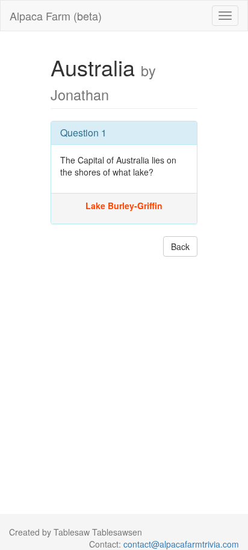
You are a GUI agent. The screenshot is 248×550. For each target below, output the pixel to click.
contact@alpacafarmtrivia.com (181, 544)
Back (180, 246)
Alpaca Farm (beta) (56, 15)
